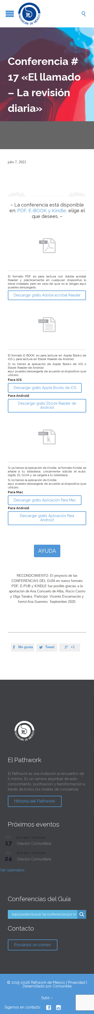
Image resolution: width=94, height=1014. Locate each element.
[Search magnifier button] (81, 914)
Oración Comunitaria (34, 843)
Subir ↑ (47, 998)
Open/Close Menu (10, 13)
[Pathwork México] (49, 13)
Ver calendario (12, 870)
